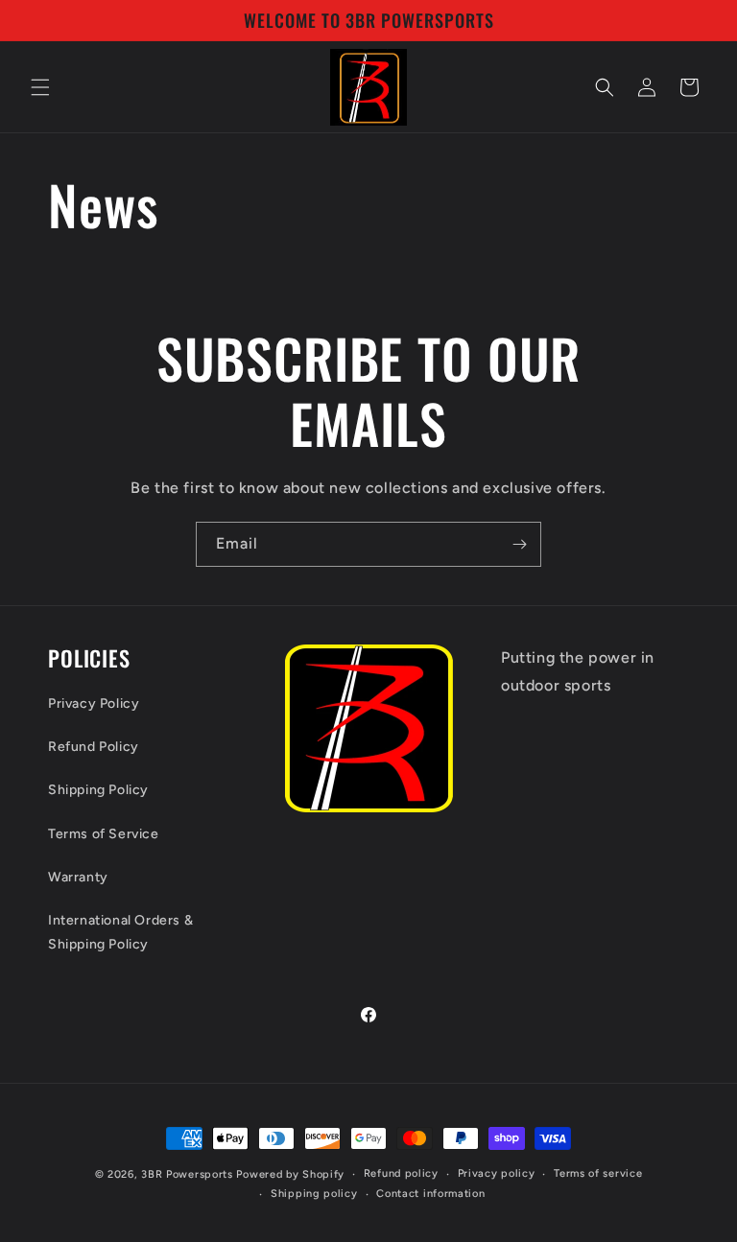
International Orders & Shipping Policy (120, 932)
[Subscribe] (519, 544)
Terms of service (598, 1173)
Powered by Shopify (290, 1174)
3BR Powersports (187, 1174)
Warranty (78, 877)
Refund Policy (93, 746)
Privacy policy (496, 1173)
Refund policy (401, 1173)
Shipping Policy (98, 790)
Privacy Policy (93, 703)
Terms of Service (103, 834)
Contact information (430, 1193)
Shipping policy (314, 1193)
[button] (40, 87)
